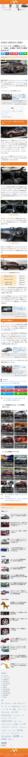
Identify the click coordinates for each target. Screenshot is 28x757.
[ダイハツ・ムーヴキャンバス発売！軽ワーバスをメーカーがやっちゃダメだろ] (5, 649)
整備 (4, 687)
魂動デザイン (10, 739)
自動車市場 (5, 693)
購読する (4, 504)
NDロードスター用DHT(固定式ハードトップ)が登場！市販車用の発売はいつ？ (18, 657)
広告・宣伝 (5, 683)
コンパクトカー (17, 715)
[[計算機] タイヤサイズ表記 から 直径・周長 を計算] (5, 621)
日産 (18, 383)
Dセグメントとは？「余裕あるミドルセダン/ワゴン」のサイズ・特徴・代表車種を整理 (18, 592)
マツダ (20, 730)
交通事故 (5, 679)
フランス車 (3, 730)
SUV (14, 709)
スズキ (10, 717)
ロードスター (6, 736)
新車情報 (5, 379)
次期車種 (5, 691)
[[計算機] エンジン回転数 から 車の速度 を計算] (5, 613)
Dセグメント (23, 706)
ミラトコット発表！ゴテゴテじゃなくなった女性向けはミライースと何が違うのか (18, 541)
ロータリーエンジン (15, 733)
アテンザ (25, 709)
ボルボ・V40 (6, 151)
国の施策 (5, 681)
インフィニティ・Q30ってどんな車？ (12, 111)
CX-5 (6, 706)
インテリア (5, 113)
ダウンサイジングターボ (6, 724)
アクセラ (19, 709)
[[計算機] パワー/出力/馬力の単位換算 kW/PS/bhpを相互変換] (5, 605)
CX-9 (9, 706)
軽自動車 (4, 739)
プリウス (9, 730)
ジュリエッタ (4, 717)
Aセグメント (8, 703)
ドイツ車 (22, 724)
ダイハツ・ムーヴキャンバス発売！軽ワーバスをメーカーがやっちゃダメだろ (18, 648)
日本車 (14, 383)
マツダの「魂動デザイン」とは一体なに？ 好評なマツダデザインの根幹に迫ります (18, 640)
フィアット (14, 727)
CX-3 (2, 706)
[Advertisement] (14, 25)
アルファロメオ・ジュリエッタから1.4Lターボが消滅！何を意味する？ (18, 516)
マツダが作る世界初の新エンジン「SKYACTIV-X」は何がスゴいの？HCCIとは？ (18, 549)
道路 (4, 697)
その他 (4, 675)
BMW (15, 703)
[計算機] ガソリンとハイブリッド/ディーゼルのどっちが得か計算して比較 (18, 665)
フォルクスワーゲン (22, 727)
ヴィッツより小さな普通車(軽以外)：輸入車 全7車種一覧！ (18, 560)
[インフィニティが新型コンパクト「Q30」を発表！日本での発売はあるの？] (21, 53)
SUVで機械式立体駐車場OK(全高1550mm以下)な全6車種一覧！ (18, 583)
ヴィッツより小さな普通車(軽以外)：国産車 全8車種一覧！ (18, 568)
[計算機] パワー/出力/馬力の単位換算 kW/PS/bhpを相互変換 (18, 603)
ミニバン (3, 733)
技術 (4, 685)
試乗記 (4, 695)
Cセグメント (6, 381)
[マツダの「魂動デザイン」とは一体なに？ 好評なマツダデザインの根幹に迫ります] (5, 640)
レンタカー (5, 677)
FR (7, 709)
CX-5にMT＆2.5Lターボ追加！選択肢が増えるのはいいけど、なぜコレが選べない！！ (18, 524)
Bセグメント (21, 703)
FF (4, 709)
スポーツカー (6, 721)
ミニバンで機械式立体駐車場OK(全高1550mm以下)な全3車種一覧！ (18, 576)
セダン (15, 721)
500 (2, 703)
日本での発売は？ (7, 117)
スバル (14, 717)
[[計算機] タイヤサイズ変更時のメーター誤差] (5, 631)
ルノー (8, 733)
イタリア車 (14, 712)
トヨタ (15, 724)
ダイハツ (20, 721)
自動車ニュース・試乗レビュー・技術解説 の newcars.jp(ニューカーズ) (14, 753)
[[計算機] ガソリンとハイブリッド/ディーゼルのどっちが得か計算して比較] (5, 666)
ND (10, 709)
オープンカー (6, 715)
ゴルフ (23, 715)
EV (1, 709)
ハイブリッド (5, 727)
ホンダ (13, 730)
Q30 (11, 381)
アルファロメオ (5, 712)
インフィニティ (17, 381)
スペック (5, 115)
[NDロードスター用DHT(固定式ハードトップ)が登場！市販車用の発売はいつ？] (5, 657)
